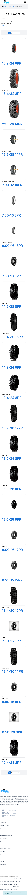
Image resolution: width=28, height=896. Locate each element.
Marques (2, 858)
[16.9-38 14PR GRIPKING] (14, 139)
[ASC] (11, 21)
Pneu (1, 841)
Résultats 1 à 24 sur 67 (6, 23)
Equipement (2, 851)
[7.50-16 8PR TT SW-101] (14, 200)
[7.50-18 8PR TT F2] (14, 261)
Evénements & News (4, 825)
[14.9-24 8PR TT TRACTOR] (14, 352)
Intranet (1, 867)
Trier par (3, 18)
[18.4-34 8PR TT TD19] (14, 78)
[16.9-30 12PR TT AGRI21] (14, 413)
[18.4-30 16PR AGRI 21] (14, 321)
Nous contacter (3, 838)
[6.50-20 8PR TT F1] (14, 717)
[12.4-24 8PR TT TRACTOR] (14, 382)
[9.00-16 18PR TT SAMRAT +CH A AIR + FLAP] (14, 231)
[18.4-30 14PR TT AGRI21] (14, 656)
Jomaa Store (3, 864)
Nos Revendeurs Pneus (5, 832)
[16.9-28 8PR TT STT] (14, 473)
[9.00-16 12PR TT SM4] (14, 535)
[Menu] (25, 2)
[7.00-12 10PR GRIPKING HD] (14, 170)
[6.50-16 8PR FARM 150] (14, 687)
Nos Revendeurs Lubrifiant (6, 835)
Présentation (3, 822)
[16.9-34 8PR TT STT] (14, 443)
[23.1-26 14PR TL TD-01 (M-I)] (14, 109)
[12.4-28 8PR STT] (14, 747)
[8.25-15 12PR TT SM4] (14, 565)
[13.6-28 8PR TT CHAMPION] (14, 504)
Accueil (1, 819)
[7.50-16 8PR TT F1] (14, 626)
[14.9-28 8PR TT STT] (14, 291)
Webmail (2, 871)
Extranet (2, 861)
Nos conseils (3, 828)
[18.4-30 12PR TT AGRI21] (14, 595)
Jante (1, 854)
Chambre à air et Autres (5, 848)
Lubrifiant (2, 845)
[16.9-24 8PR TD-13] (14, 48)
